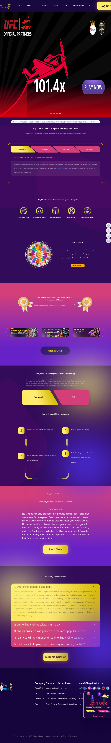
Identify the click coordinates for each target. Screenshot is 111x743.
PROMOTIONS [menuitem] (78, 6)
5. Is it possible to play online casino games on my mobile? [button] (49, 644)
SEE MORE (55, 350)
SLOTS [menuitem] (65, 6)
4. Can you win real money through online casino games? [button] (48, 637)
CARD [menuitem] (55, 6)
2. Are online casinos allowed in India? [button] (37, 624)
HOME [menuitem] (19, 6)
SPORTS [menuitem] (30, 6)
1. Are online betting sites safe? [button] (33, 586)
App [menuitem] (90, 6)
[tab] (55, 587)
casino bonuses (56, 305)
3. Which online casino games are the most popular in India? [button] (50, 631)
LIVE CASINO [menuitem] (43, 6)
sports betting (61, 168)
